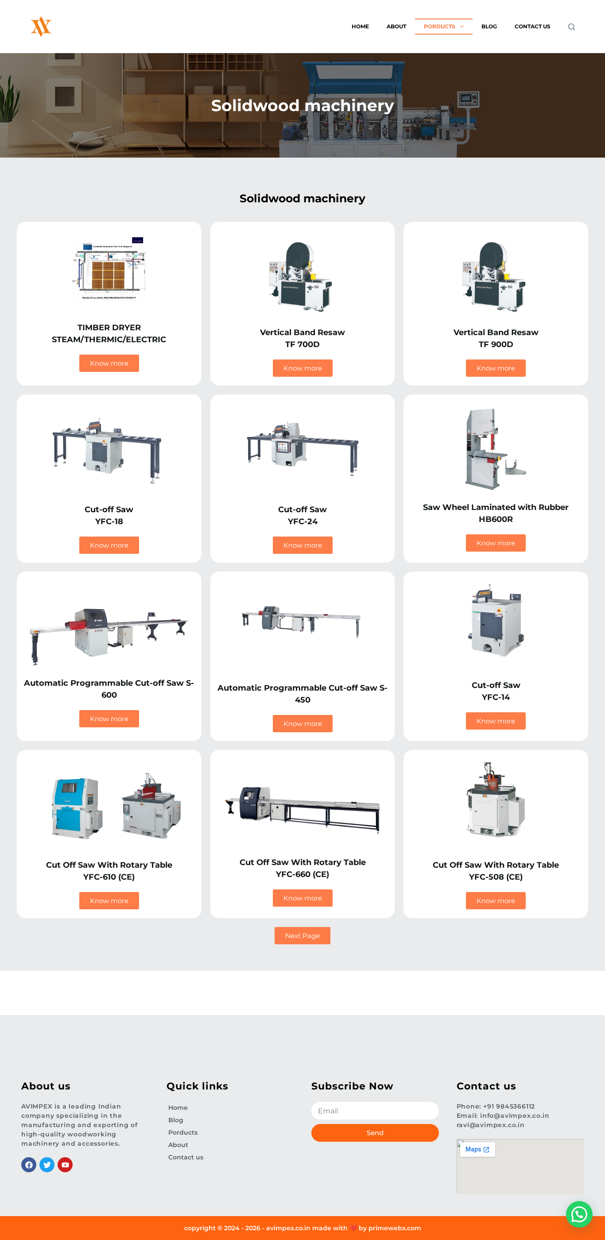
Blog (489, 26)
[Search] (571, 26)
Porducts (439, 26)
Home (360, 26)
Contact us (533, 26)
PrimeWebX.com (394, 1228)
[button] (579, 1214)
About (396, 26)
